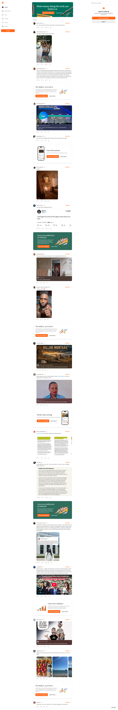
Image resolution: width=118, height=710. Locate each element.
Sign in (103, 21)
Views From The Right (43, 641)
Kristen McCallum (61, 376)
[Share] (51, 27)
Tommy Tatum (39, 343)
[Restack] (45, 132)
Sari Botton (39, 374)
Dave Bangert (39, 103)
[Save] (70, 127)
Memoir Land (42, 400)
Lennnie (38, 702)
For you (34, 19)
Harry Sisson (39, 205)
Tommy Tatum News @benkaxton (46, 365)
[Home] (2, 2)
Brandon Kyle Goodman (42, 287)
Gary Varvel (39, 619)
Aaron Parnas (39, 23)
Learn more (59, 13)
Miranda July (39, 254)
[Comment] (41, 283)
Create (8, 30)
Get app (113, 707)
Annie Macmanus (40, 68)
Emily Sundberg (40, 431)
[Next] (70, 445)
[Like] (37, 370)
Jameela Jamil (39, 136)
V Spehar (38, 567)
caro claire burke (40, 433)
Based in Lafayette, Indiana (44, 125)
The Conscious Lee (40, 31)
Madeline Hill (39, 651)
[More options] (71, 23)
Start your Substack (48, 13)
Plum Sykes (39, 167)
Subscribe (67, 23)
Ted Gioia (38, 462)
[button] (8, 7)
